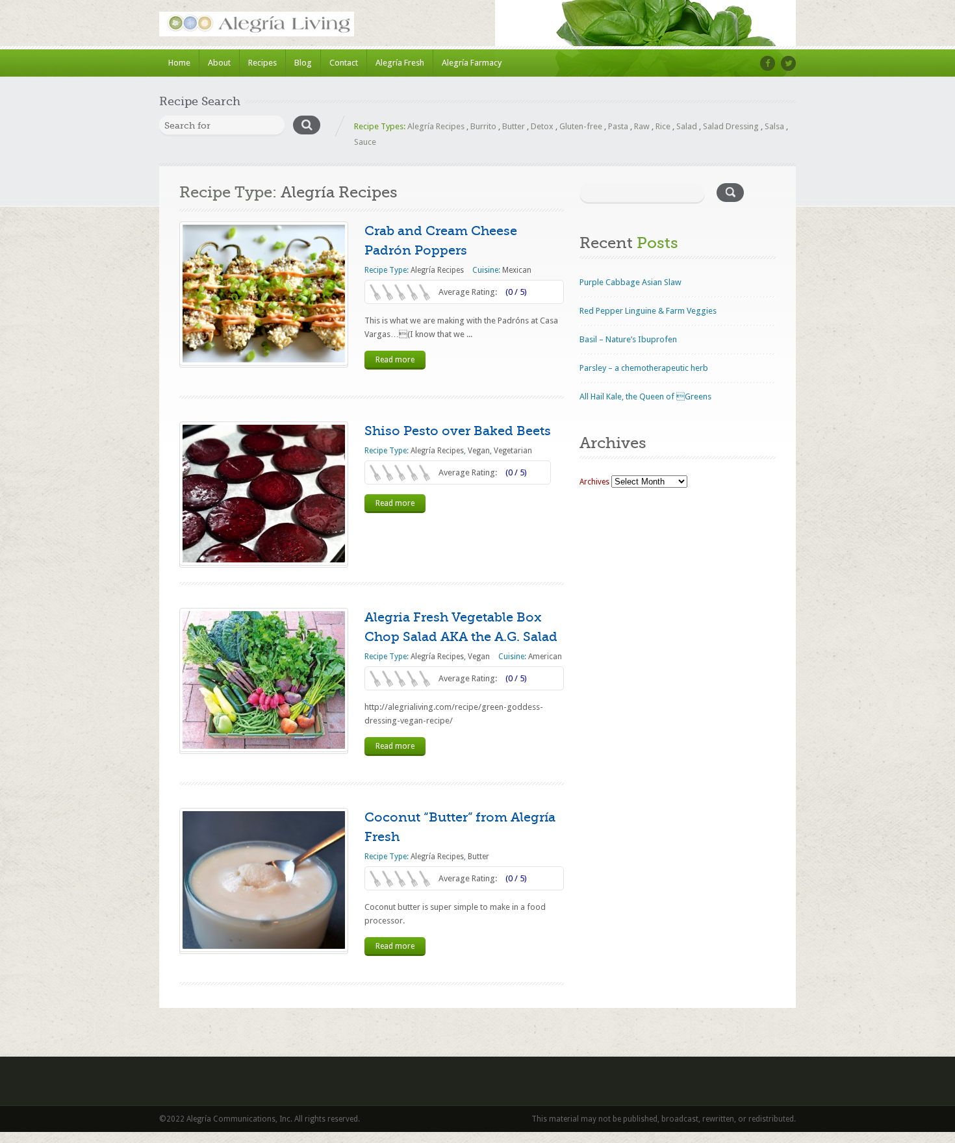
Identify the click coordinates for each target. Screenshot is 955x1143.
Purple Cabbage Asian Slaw (630, 282)
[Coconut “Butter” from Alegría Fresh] (264, 880)
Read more (395, 359)
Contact (343, 63)
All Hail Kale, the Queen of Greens (645, 396)
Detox (542, 126)
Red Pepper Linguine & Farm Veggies (648, 311)
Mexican (516, 270)
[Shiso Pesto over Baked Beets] (264, 493)
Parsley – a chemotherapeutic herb (643, 368)
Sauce (365, 142)
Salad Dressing (731, 126)
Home (179, 63)
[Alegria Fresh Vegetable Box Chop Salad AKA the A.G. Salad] (264, 680)
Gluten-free (580, 126)
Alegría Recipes (436, 126)
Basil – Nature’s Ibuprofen (628, 339)
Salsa (774, 126)
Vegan (479, 450)
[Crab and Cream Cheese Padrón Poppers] (264, 293)
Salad (686, 126)
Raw (642, 126)
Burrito (483, 126)
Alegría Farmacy (472, 63)
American (545, 656)
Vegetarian (513, 450)
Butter (513, 126)
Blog (303, 63)
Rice (663, 126)
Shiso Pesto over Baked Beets (457, 430)
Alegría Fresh (400, 63)
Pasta (618, 126)
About (219, 63)
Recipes (262, 63)
